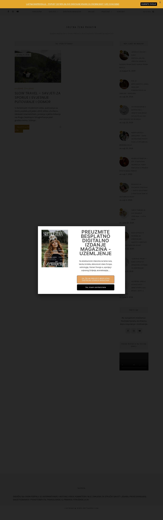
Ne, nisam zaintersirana (95, 287)
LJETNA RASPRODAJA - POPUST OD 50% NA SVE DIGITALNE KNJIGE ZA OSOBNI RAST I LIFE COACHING (72, 4)
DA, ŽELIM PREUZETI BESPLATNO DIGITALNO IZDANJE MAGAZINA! (96, 279)
